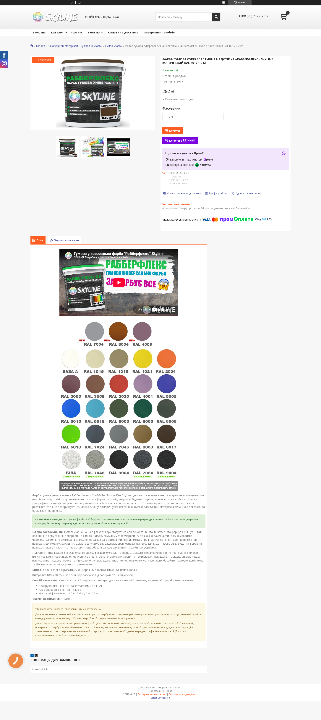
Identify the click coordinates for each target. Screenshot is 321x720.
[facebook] (32, 656)
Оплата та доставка (123, 32)
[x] (36, 656)
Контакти (95, 32)
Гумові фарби (113, 46)
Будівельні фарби (91, 46)
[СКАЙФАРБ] (55, 17)
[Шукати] (216, 17)
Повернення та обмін (159, 32)
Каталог (57, 32)
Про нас (77, 32)
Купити (174, 130)
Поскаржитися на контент (152, 694)
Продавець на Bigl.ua (160, 691)
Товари (40, 46)
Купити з (175, 140)
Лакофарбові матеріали (63, 46)
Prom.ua (179, 687)
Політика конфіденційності (183, 694)
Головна (39, 32)
